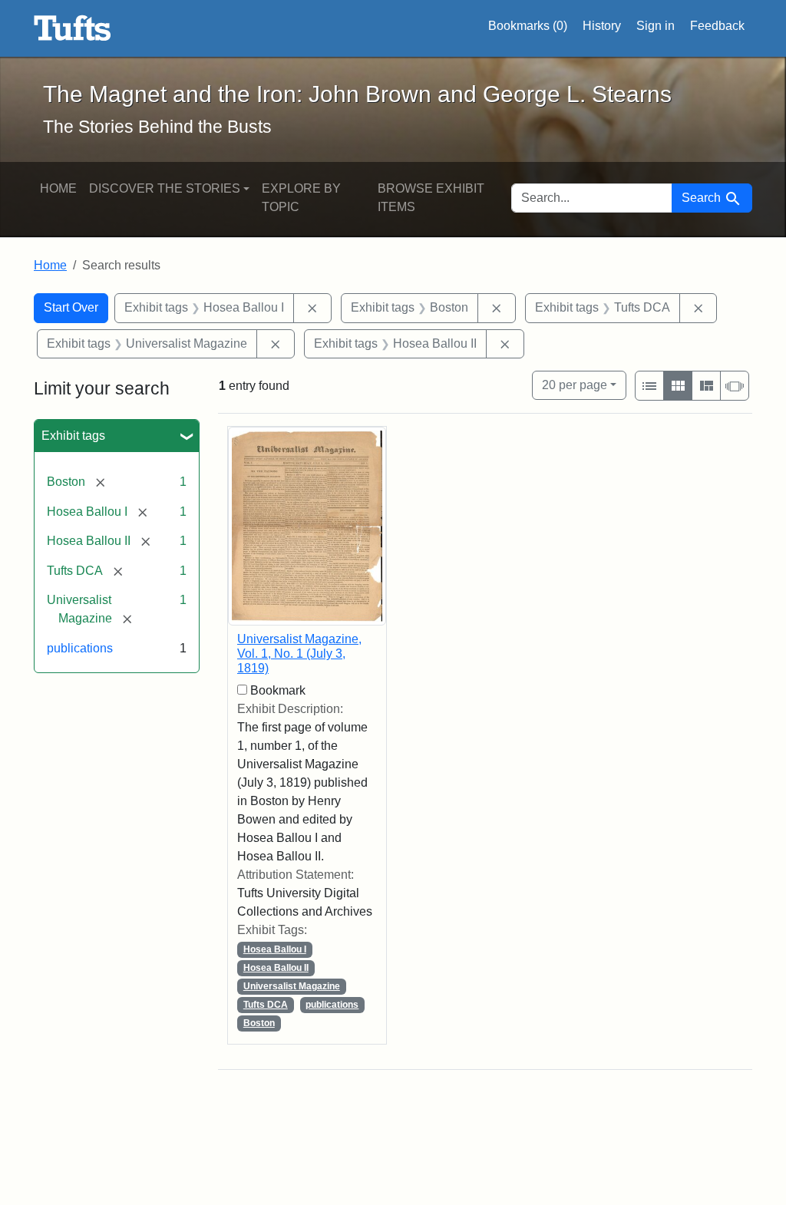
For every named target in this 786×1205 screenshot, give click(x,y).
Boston (259, 1023)
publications (80, 648)
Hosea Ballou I (274, 949)
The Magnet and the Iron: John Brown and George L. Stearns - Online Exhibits (72, 28)
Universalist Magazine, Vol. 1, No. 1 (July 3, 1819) (299, 653)
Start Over (71, 307)
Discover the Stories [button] (164, 188)
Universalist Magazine (291, 986)
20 (574, 384)
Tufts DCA (265, 1004)
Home (58, 188)
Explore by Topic (301, 197)
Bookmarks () (527, 25)
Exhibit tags (73, 435)
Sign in (655, 25)
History (602, 25)
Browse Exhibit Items (431, 197)
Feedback (717, 25)
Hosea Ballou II (276, 967)
